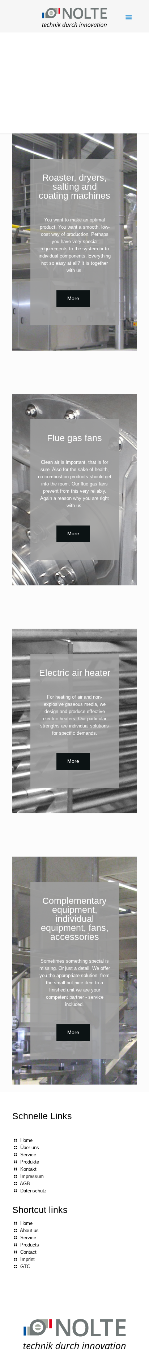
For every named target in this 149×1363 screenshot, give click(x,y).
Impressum (32, 1176)
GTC (25, 1266)
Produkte (29, 1162)
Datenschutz (33, 1190)
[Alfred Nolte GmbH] (74, 16)
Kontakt (28, 1169)
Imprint (27, 1259)
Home (26, 1140)
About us (29, 1230)
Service (28, 1154)
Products (29, 1245)
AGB (25, 1183)
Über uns (29, 1147)
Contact (28, 1252)
